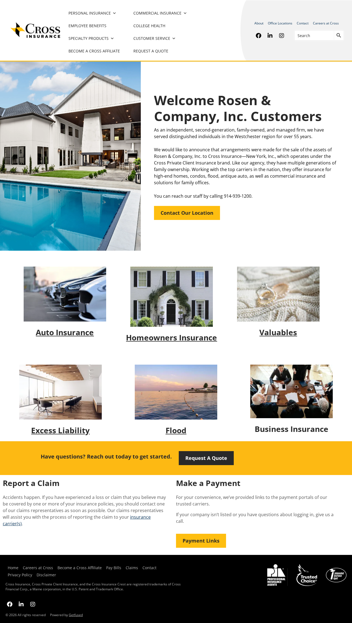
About (258, 23)
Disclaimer (46, 574)
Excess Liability (60, 430)
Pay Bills (113, 567)
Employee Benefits (87, 25)
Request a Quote (150, 51)
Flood (176, 430)
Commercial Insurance (157, 13)
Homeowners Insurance (171, 337)
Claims (132, 567)
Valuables (278, 332)
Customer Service (151, 38)
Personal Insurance (89, 13)
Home (13, 567)
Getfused (76, 615)
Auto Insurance (65, 332)
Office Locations (280, 23)
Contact (303, 23)
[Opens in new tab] (258, 35)
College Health (149, 25)
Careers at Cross (326, 23)
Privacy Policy (19, 574)
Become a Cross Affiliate (94, 51)
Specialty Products (88, 38)
